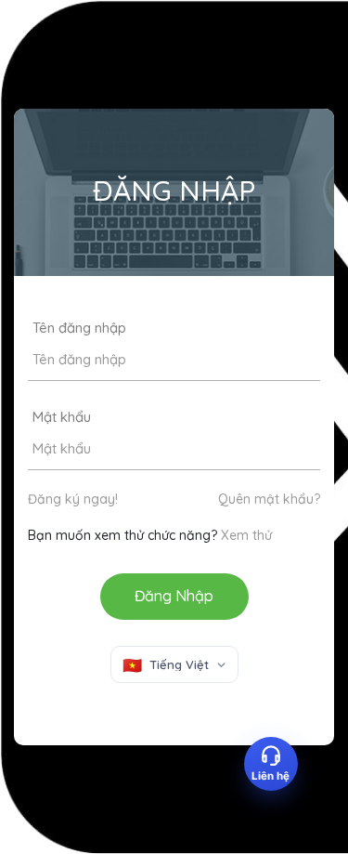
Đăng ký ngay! (73, 499)
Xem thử (246, 535)
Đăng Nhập (174, 595)
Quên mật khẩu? (269, 499)
